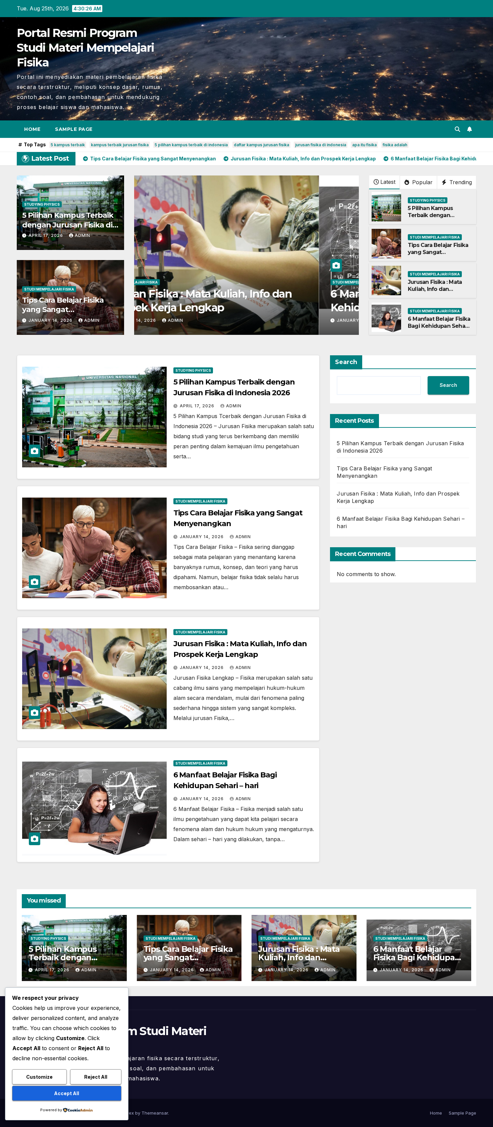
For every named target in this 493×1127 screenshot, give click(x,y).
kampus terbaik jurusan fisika (120, 144)
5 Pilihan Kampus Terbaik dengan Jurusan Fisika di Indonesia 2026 (67, 225)
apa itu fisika (364, 144)
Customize (39, 1077)
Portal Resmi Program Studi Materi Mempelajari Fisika (85, 47)
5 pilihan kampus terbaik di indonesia (191, 144)
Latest (387, 181)
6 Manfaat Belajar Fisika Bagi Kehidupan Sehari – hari (439, 326)
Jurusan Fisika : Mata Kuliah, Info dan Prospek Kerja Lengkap (438, 289)
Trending (460, 182)
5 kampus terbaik (68, 144)
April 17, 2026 (46, 235)
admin (82, 235)
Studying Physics (42, 204)
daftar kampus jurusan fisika (261, 144)
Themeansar (155, 1113)
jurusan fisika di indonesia (320, 144)
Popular (421, 182)
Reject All (95, 1077)
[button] (457, 129)
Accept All (66, 1093)
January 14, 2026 (51, 320)
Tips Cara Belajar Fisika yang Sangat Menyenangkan (63, 310)
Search (346, 362)
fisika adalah (395, 144)
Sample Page (74, 129)
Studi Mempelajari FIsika (49, 289)
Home (32, 129)
